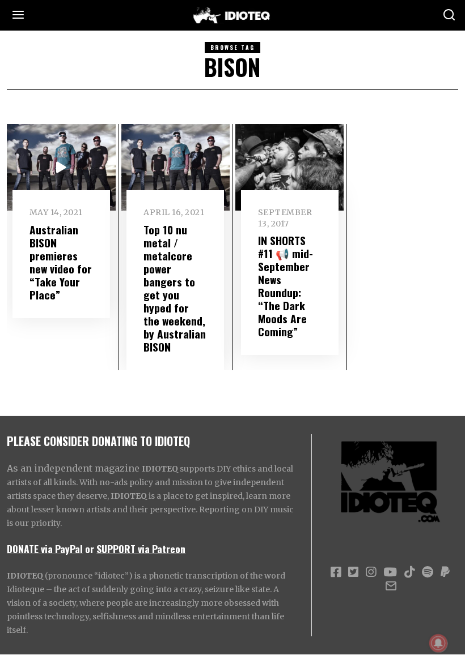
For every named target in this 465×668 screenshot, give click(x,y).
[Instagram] (371, 572)
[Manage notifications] (438, 643)
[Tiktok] (409, 572)
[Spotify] (427, 572)
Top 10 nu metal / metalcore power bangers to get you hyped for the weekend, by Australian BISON (174, 288)
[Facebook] (336, 572)
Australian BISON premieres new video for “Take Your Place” (60, 262)
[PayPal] (445, 572)
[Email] (391, 586)
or (89, 548)
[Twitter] (353, 572)
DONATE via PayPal (45, 548)
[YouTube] (390, 572)
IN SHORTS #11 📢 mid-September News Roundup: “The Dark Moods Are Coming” (285, 286)
